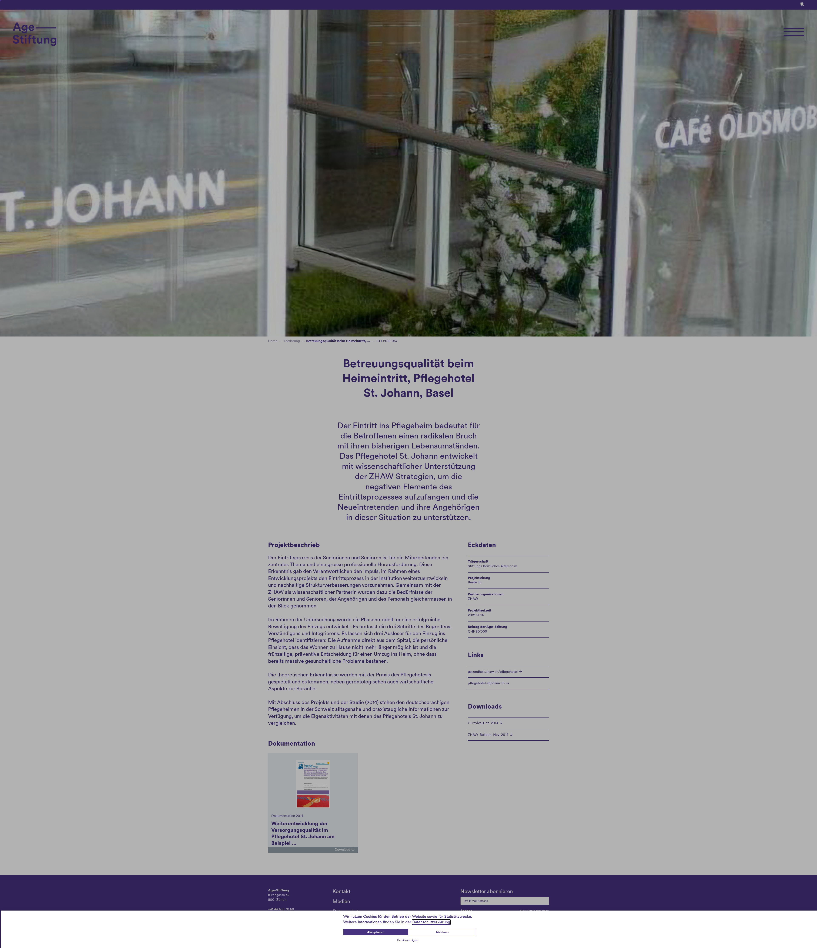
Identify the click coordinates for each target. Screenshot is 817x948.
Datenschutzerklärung (431, 922)
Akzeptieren (375, 932)
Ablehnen (442, 932)
